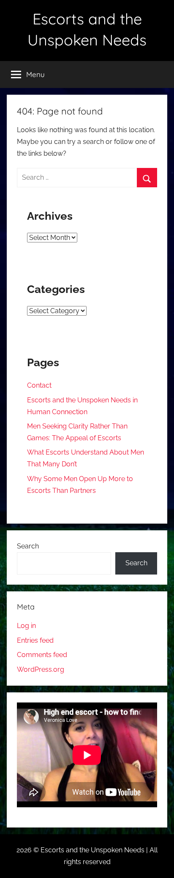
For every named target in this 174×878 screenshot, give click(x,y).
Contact (39, 385)
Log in (26, 626)
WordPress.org (40, 669)
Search (28, 546)
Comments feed (42, 655)
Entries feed (35, 640)
